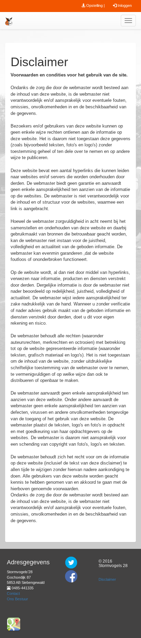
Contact (13, 593)
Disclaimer (107, 579)
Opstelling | (95, 5)
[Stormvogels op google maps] (14, 624)
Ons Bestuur (17, 599)
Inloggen (124, 5)
